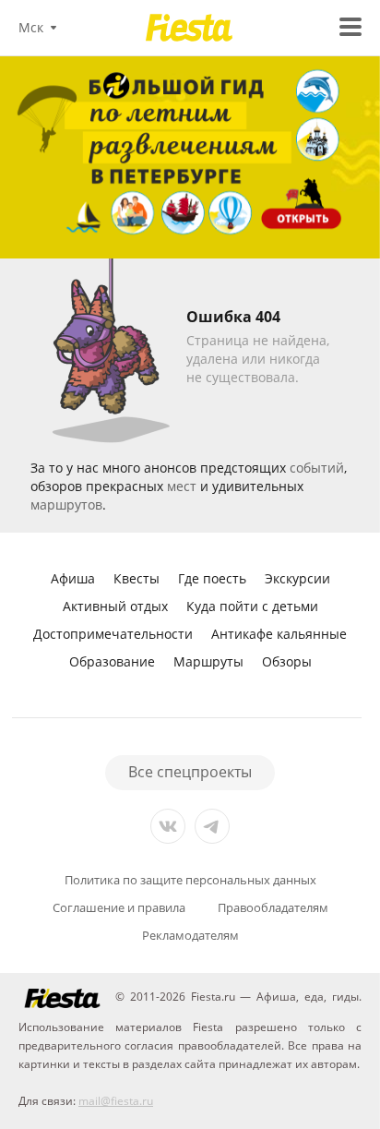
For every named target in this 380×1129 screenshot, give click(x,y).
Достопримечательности (113, 634)
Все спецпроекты (190, 772)
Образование (112, 661)
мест (181, 486)
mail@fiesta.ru (115, 1101)
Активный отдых (115, 606)
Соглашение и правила (119, 908)
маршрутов (66, 504)
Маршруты (208, 661)
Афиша (73, 578)
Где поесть (212, 578)
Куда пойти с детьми (252, 606)
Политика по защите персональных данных (190, 880)
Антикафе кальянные (279, 634)
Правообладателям (273, 908)
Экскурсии (297, 578)
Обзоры (287, 661)
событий (317, 467)
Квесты (136, 578)
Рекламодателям (190, 935)
